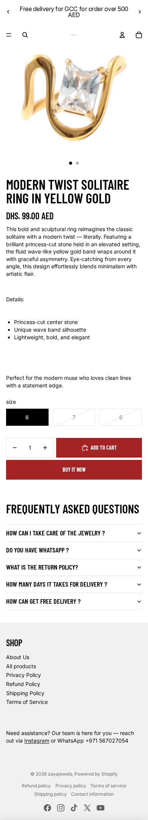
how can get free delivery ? (43, 601)
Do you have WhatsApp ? (37, 550)
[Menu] (8, 35)
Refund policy (36, 786)
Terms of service (108, 786)
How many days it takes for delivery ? (56, 584)
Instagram (36, 740)
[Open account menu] (122, 35)
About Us (17, 657)
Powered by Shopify (96, 774)
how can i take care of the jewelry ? (55, 533)
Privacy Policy (23, 675)
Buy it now (74, 469)
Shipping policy (50, 794)
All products (21, 666)
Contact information (92, 794)
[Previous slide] (8, 11)
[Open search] (25, 35)
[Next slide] (139, 11)
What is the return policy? (42, 567)
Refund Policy (23, 684)
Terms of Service (27, 702)
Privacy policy (70, 786)
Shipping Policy (25, 693)
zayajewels (60, 774)
